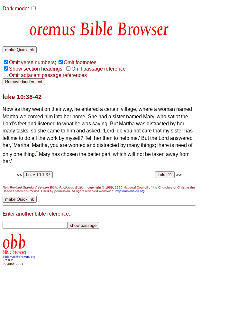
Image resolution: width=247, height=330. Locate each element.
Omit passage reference (98, 69)
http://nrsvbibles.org (130, 191)
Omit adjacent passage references (48, 75)
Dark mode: (16, 8)
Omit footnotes (80, 62)
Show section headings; (36, 69)
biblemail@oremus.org (19, 256)
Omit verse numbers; (32, 62)
